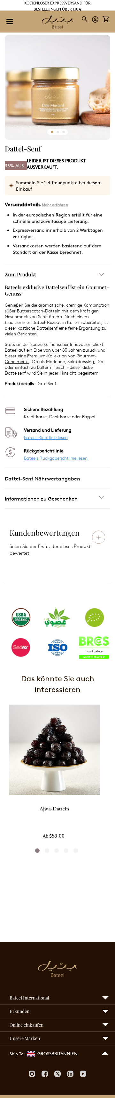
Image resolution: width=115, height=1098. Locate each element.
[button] (95, 19)
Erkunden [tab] (19, 1011)
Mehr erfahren (55, 204)
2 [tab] (47, 850)
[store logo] (57, 22)
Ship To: (17, 1054)
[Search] (85, 19)
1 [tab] (37, 850)
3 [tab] (56, 850)
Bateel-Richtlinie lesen (46, 437)
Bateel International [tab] (29, 998)
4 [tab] (66, 850)
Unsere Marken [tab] (25, 1038)
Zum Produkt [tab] (20, 274)
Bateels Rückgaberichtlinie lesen (56, 458)
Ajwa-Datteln (54, 809)
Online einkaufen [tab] (26, 1025)
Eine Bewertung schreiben (99, 537)
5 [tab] (75, 850)
